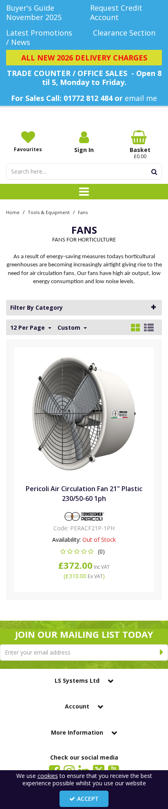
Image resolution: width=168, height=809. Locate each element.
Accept (88, 798)
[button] (84, 551)
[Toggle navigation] (84, 191)
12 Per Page (28, 327)
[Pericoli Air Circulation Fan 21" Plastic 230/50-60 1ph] (84, 413)
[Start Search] (154, 171)
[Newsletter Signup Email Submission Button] (161, 652)
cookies (48, 776)
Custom (69, 327)
